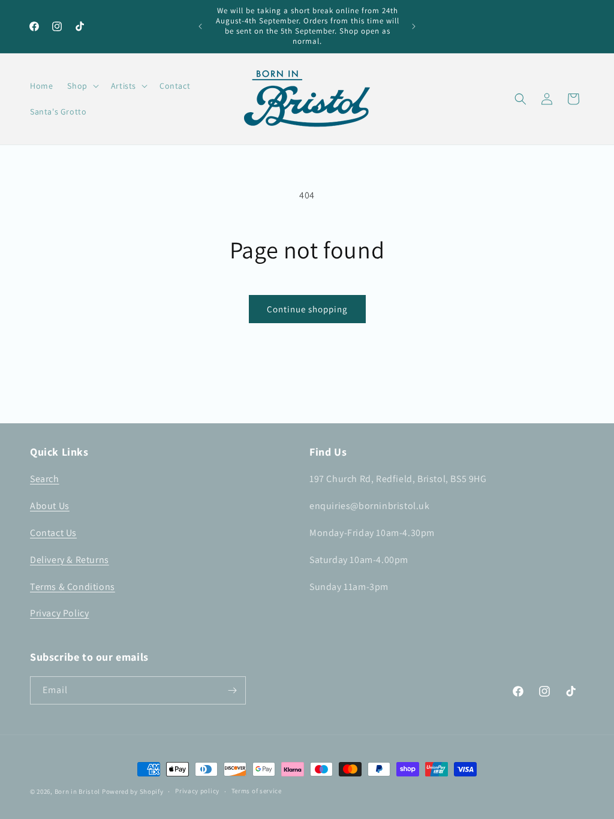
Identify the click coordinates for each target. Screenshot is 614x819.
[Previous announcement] (200, 26)
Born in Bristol (78, 791)
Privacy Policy (59, 613)
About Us (50, 505)
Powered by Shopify (133, 791)
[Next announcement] (414, 26)
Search (44, 478)
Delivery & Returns (69, 559)
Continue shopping (307, 309)
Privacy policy (197, 791)
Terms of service (256, 791)
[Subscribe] (232, 690)
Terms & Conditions (72, 586)
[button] (81, 85)
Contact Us (53, 532)
